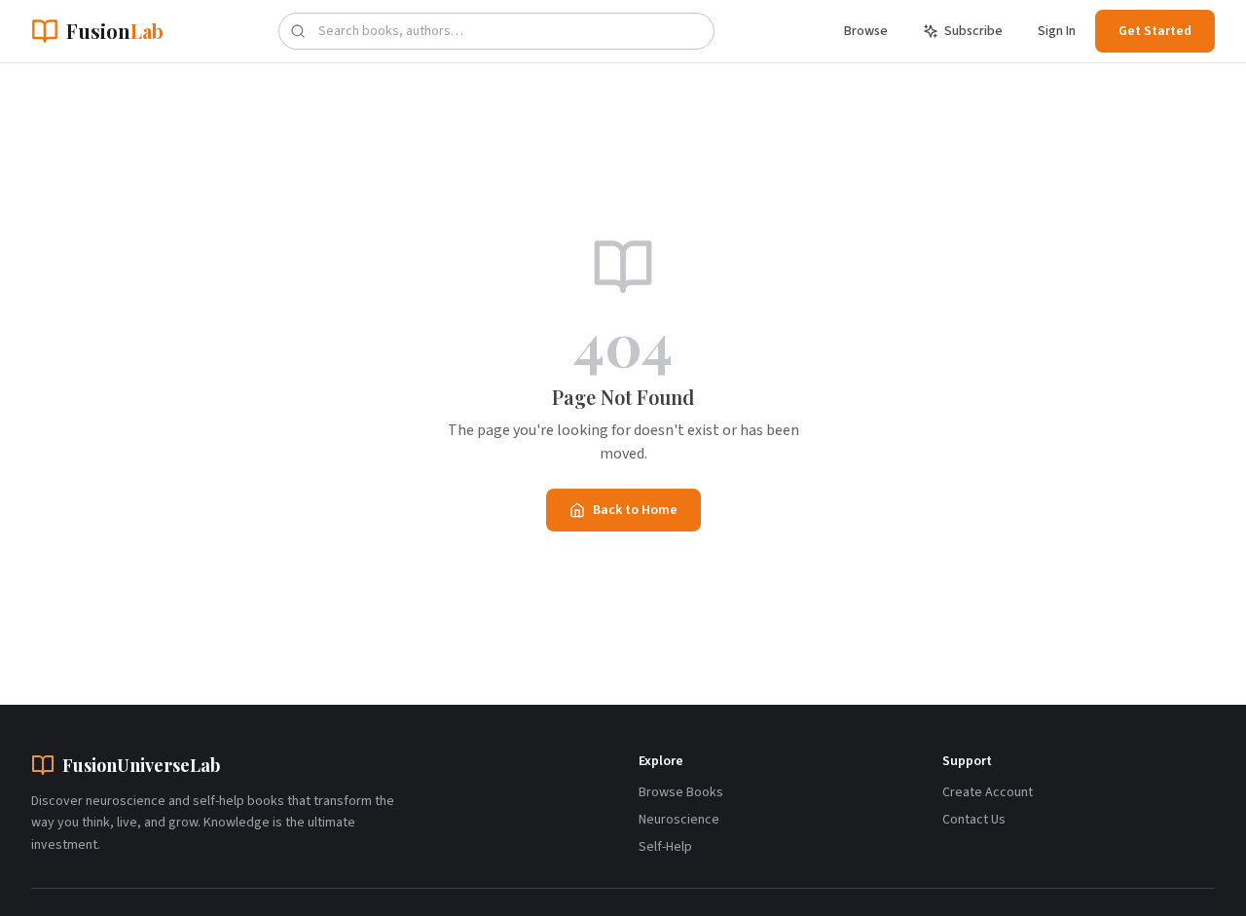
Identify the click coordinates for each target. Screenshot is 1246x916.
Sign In (1057, 31)
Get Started (1154, 31)
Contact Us (974, 819)
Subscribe (973, 31)
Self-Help (665, 847)
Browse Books (681, 792)
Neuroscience (679, 819)
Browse (866, 31)
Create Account (987, 792)
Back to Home (635, 510)
